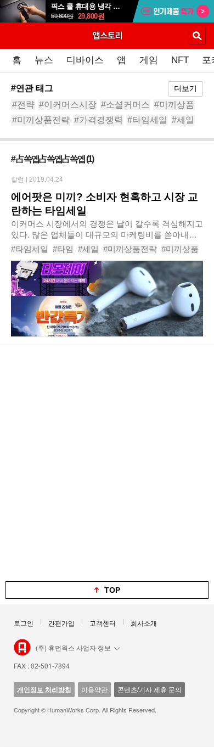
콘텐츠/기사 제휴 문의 (149, 689)
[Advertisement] (107, 463)
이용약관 (94, 689)
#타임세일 (147, 120)
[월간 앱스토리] (107, 35)
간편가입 (61, 622)
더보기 (185, 88)
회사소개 (144, 622)
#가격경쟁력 (98, 120)
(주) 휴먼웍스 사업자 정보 (73, 647)
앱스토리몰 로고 (22, 647)
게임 (148, 60)
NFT (180, 60)
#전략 (23, 104)
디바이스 (85, 60)
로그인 (23, 622)
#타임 (63, 249)
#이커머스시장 (68, 104)
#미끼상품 (174, 104)
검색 (197, 35)
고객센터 (102, 622)
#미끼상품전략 (41, 120)
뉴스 (44, 60)
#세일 (183, 120)
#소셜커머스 (125, 104)
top (112, 590)
